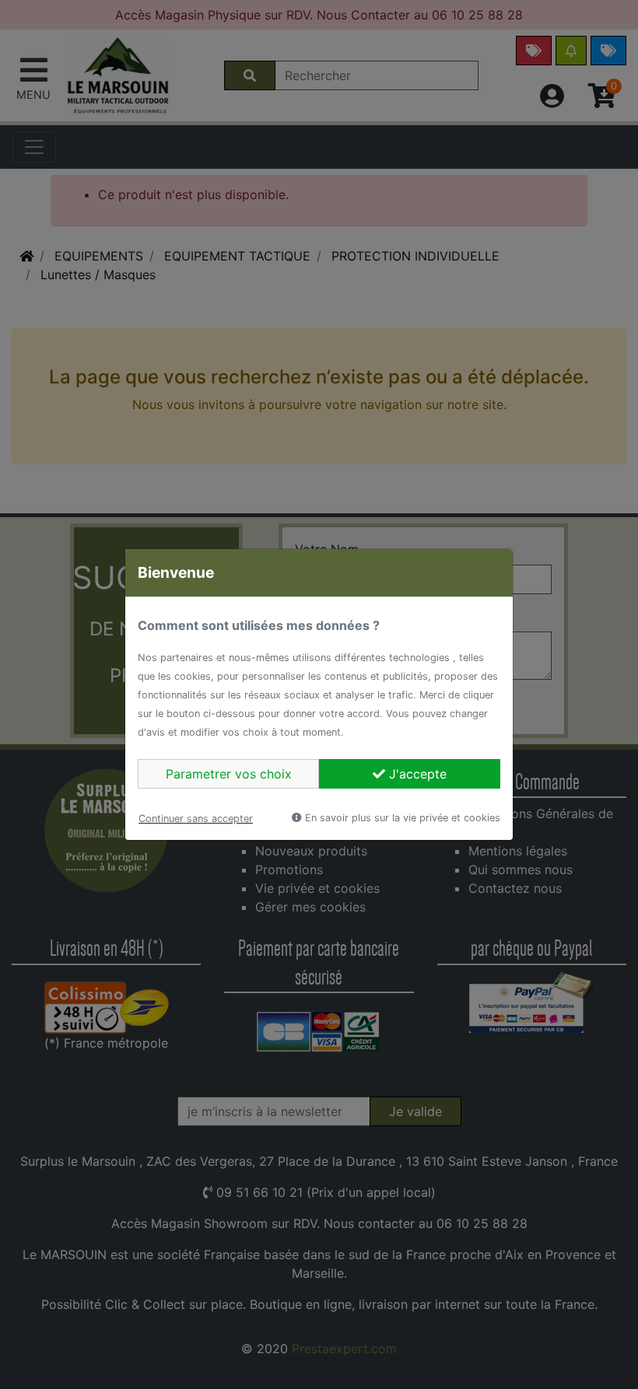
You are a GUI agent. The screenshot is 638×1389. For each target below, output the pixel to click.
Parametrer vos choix (229, 774)
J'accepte (416, 774)
